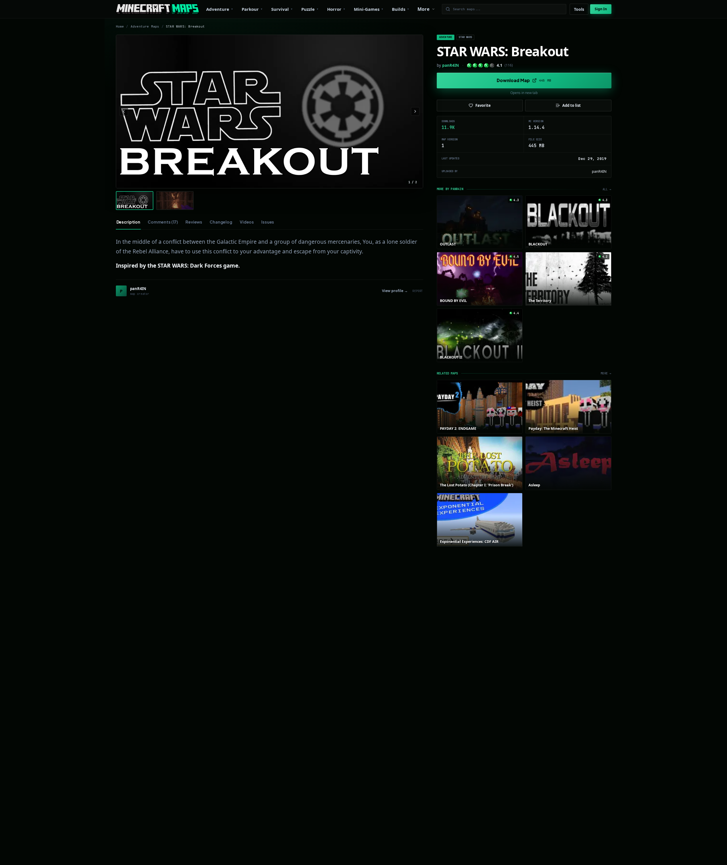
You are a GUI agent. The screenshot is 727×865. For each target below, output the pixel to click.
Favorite (483, 105)
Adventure (445, 37)
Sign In (601, 9)
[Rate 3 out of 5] (480, 65)
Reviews (193, 221)
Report (417, 291)
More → (606, 373)
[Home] (157, 9)
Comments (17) (163, 221)
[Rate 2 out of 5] (475, 65)
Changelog (221, 221)
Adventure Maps (145, 26)
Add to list (571, 105)
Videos (247, 221)
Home (120, 26)
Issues (267, 221)
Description (128, 221)
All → (607, 189)
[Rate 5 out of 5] (492, 65)
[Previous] (124, 111)
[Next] (415, 111)
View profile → (395, 290)
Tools (579, 9)
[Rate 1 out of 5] (469, 65)
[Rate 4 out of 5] (486, 65)
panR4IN (450, 65)
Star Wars (465, 37)
